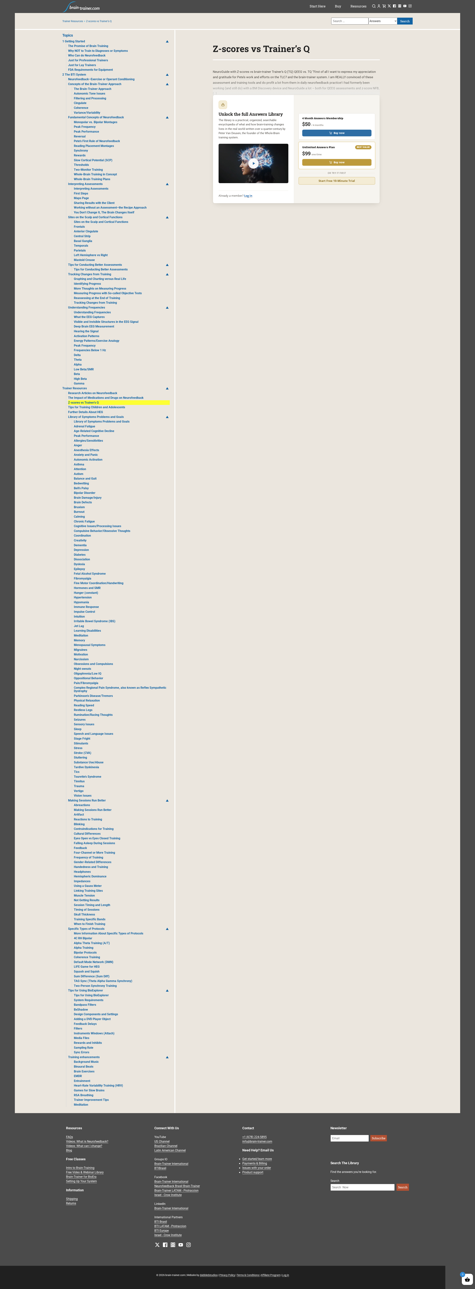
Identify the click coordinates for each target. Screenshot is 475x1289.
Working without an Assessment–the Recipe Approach (110, 207)
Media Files (81, 1038)
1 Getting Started (73, 41)
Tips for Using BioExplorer (85, 990)
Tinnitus (79, 781)
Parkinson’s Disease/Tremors (93, 696)
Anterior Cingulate (86, 231)
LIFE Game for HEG (87, 966)
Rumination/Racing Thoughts (93, 715)
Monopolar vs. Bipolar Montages (95, 122)
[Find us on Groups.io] (399, 6)
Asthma (79, 464)
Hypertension (83, 597)
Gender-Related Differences (92, 862)
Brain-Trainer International (171, 1163)
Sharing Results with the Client (94, 203)
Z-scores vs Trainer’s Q (83, 402)
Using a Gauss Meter (88, 886)
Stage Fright (82, 738)
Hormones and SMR (87, 588)
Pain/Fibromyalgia (86, 683)
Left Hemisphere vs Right (91, 255)
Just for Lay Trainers (82, 65)
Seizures (80, 719)
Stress (78, 748)
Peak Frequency (85, 127)
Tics (76, 772)
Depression (81, 550)
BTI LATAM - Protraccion (170, 1226)
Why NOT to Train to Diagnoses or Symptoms (98, 51)
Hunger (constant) (86, 593)
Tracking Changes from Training (89, 274)
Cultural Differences (87, 833)
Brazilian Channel (165, 1146)
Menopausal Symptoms (89, 645)
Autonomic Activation (88, 459)
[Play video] (253, 163)
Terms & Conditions (248, 1275)
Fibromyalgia (82, 578)
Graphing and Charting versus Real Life (100, 279)
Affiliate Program (270, 1275)
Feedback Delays (85, 1024)
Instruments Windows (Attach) (94, 1033)
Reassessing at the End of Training (97, 298)
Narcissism (81, 659)
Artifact (79, 814)
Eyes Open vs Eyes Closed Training (97, 838)
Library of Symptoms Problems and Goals (96, 417)
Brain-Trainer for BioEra (81, 1177)
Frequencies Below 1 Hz (90, 350)
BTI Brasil (160, 1221)
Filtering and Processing (90, 98)
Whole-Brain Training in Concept (95, 174)
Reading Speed (84, 705)
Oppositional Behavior (88, 678)
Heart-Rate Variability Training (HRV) (98, 1085)
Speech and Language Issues (93, 734)
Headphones (82, 872)
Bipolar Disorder (84, 493)
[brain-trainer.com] (81, 6)
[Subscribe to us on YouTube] (404, 6)
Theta (78, 359)
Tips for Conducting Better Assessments (95, 265)
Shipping (72, 1199)
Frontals (79, 226)
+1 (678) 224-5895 (254, 1137)
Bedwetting (81, 483)
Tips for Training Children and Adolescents (96, 407)
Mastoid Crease (84, 260)
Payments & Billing (254, 1163)
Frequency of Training (88, 857)
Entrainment (82, 1081)
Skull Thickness (84, 914)
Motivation (81, 654)
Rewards (80, 155)
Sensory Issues (84, 724)
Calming (79, 516)
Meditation (81, 635)
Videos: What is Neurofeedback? (87, 1141)
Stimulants (81, 743)
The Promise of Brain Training (88, 46)
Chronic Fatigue (84, 521)
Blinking (79, 824)
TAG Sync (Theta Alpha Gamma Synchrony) (103, 981)
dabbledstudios (209, 1275)
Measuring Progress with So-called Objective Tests (108, 293)
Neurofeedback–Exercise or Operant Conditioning (101, 79)
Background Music (86, 1062)
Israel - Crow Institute (168, 1195)
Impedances (82, 881)
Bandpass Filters (85, 1004)
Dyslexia (79, 564)
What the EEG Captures (89, 317)
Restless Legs (83, 710)
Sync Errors (81, 1052)
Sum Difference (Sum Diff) (91, 976)
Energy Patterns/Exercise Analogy (96, 340)
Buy (338, 6)
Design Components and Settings (96, 1014)
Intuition (79, 616)
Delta (77, 355)
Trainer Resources (72, 21)
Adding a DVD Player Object (92, 1019)
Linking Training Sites (88, 890)
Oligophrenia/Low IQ (87, 673)
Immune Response (86, 607)
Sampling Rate (83, 1047)
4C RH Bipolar (83, 938)
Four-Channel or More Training (94, 852)
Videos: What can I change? (84, 1146)
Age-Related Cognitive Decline (94, 431)
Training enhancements (84, 1057)
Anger (78, 445)
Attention (80, 469)
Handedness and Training (91, 867)
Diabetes (80, 554)
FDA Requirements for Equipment (90, 70)
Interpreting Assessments (85, 184)
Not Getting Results (86, 900)
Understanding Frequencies (86, 307)
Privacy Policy (227, 1275)
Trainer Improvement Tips (91, 1100)
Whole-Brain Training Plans (92, 179)
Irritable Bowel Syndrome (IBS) (94, 621)
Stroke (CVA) (82, 753)
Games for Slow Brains (89, 1090)
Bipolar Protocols (85, 952)
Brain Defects (83, 502)
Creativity (80, 540)
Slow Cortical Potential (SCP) (93, 160)
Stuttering (80, 757)
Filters (78, 1028)
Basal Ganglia (83, 241)
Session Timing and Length (92, 905)
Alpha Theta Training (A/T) (92, 943)
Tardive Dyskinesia (86, 767)
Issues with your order (256, 1168)
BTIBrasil (160, 1168)
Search (405, 21)
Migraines (80, 650)
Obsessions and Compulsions (93, 664)
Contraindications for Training (94, 829)
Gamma (79, 383)
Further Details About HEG (85, 412)
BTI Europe (161, 1230)
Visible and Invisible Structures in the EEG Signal (106, 322)
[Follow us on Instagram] (410, 6)
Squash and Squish (86, 971)
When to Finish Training (89, 924)
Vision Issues (82, 795)
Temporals (81, 245)
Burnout (79, 512)
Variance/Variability (87, 112)
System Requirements (88, 1000)
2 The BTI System (74, 74)
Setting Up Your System (81, 1181)
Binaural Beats (83, 1066)
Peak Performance (86, 131)
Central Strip (82, 236)
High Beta (80, 379)
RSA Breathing (83, 1095)
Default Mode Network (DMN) (93, 962)
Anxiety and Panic (86, 455)
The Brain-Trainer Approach (92, 89)
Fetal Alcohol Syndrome (90, 573)
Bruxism (79, 507)
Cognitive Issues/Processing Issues (97, 526)
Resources (358, 6)
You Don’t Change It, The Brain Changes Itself (104, 212)
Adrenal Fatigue (84, 426)
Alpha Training (83, 947)
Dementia (80, 545)
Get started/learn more (257, 1159)
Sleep (77, 729)
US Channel (162, 1141)
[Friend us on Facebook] (394, 6)
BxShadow (81, 1009)
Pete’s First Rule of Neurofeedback (97, 141)
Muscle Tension (84, 895)
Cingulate (80, 103)
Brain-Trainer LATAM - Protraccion (176, 1190)
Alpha (78, 364)
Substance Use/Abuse (89, 762)
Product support (252, 1172)
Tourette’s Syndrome (87, 776)
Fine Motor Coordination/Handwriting (98, 583)
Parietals (80, 250)
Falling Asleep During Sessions (94, 843)
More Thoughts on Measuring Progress (100, 288)
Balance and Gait (85, 478)
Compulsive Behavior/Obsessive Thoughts (102, 531)
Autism (78, 474)
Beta (77, 374)
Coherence (81, 108)
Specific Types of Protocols (86, 929)
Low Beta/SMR (84, 369)
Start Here (317, 6)
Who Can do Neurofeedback (87, 55)
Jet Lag (79, 626)
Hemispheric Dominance (90, 876)
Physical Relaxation (87, 700)
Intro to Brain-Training (80, 1168)
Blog (69, 1150)
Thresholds (81, 165)
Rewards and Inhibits (88, 1043)
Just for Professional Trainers (88, 60)
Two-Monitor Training (88, 169)
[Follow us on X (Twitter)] (389, 6)
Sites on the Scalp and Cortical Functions (95, 217)
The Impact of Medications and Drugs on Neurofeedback (106, 398)
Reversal (80, 136)
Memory (79, 640)
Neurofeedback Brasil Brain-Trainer (177, 1186)
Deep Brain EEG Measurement (94, 326)
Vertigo (78, 791)
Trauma (79, 786)
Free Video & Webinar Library (85, 1172)
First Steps (81, 193)
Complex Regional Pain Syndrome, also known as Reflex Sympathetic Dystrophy (120, 689)
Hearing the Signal (86, 331)
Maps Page (81, 198)
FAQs (69, 1137)
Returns (71, 1203)
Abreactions (82, 805)
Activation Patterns (86, 336)
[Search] (374, 6)
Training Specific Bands (89, 919)
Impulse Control (84, 611)
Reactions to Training (88, 819)
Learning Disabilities (87, 630)
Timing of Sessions (86, 909)
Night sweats (82, 669)
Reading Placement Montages (94, 146)
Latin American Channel (170, 1150)
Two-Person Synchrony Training (95, 986)
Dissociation (82, 559)
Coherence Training (87, 957)
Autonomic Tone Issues (89, 93)
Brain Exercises (84, 1071)
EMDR (78, 1076)
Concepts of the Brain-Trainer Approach (94, 84)
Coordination (82, 535)
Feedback (80, 848)
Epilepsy (79, 569)
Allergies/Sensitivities (88, 440)
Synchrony (81, 150)
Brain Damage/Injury (87, 497)
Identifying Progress (87, 283)
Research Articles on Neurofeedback (92, 393)
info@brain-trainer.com (257, 1141)
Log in (248, 195)
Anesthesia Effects (86, 450)
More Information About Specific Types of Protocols (108, 933)
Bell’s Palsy (81, 488)
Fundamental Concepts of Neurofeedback (96, 117)
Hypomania (81, 602)
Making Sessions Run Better (87, 800)
